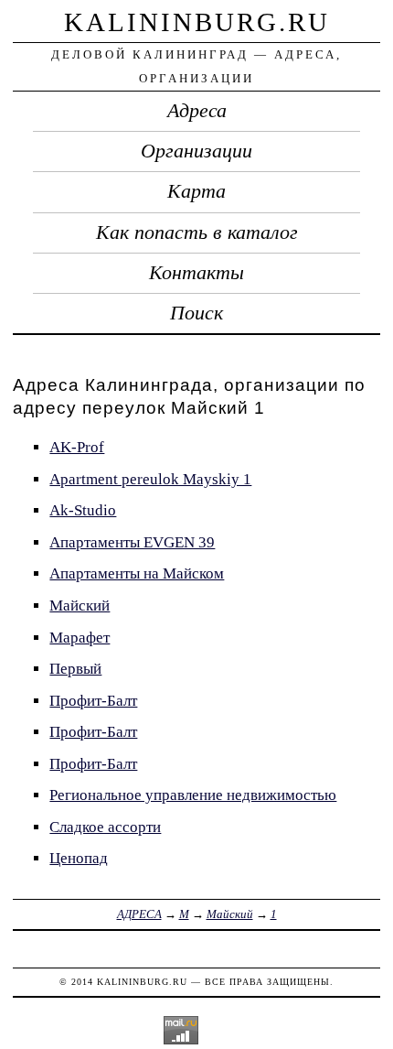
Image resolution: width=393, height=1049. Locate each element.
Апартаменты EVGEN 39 (132, 542)
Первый (75, 668)
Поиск (196, 313)
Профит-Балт (93, 700)
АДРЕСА (139, 914)
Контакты (196, 273)
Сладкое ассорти (105, 827)
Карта (196, 191)
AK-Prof (76, 447)
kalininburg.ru (197, 22)
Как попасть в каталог (197, 232)
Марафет (79, 637)
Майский (79, 605)
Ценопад (78, 858)
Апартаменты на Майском (136, 573)
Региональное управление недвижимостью (192, 795)
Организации (196, 151)
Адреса (197, 111)
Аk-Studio (82, 510)
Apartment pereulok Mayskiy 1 (150, 479)
